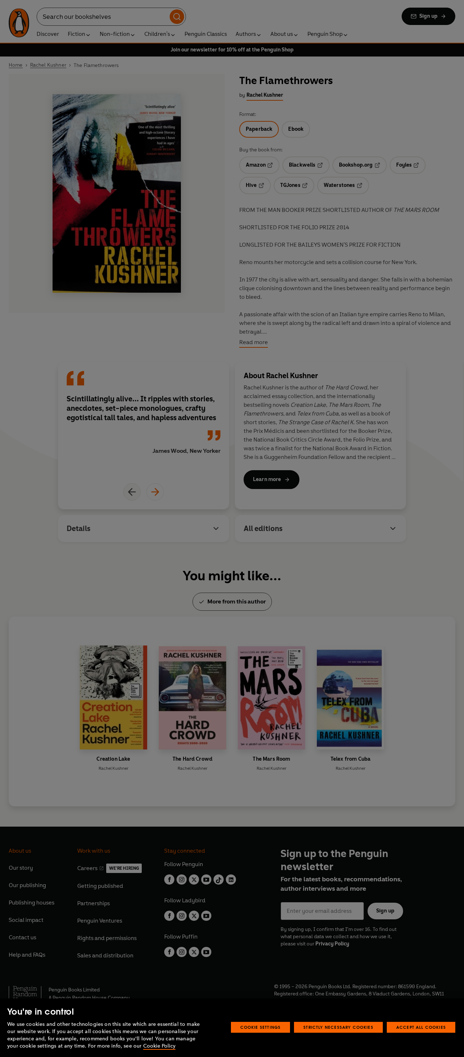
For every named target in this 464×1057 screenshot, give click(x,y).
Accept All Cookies (421, 1027)
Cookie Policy (159, 1046)
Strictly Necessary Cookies (338, 1027)
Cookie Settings (260, 1027)
